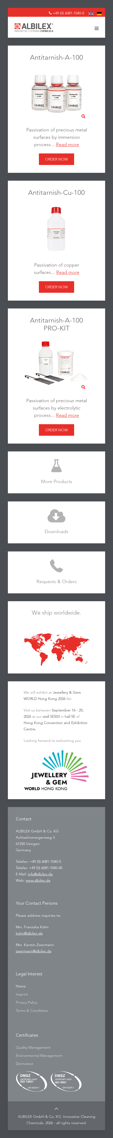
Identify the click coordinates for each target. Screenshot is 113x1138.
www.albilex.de (38, 880)
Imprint (22, 994)
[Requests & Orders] (56, 572)
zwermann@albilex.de (34, 951)
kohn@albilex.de (29, 933)
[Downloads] (56, 522)
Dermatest (24, 1063)
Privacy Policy (26, 1002)
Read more (67, 144)
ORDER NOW (56, 159)
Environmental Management (39, 1055)
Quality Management (33, 1047)
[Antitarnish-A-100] (56, 93)
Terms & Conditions (32, 1010)
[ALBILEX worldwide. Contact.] (56, 649)
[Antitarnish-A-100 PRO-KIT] (56, 364)
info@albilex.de (40, 874)
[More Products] (56, 472)
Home (21, 986)
